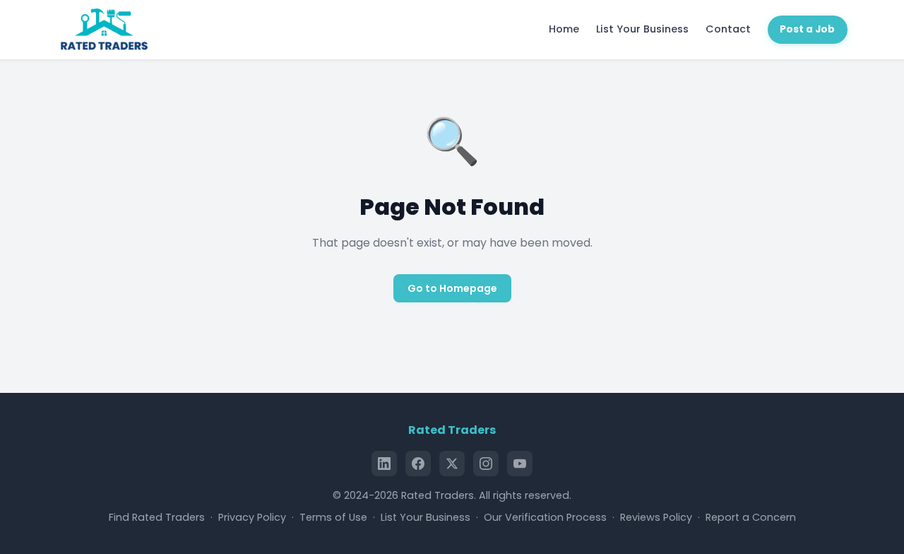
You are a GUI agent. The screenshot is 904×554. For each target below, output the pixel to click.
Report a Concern (751, 517)
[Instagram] (486, 463)
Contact (728, 29)
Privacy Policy (252, 517)
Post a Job (807, 29)
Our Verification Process (545, 517)
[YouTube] (520, 463)
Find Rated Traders (157, 517)
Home (564, 29)
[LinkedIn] (384, 463)
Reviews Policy (656, 517)
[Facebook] (418, 463)
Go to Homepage (452, 288)
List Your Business (642, 29)
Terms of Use (333, 517)
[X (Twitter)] (452, 463)
